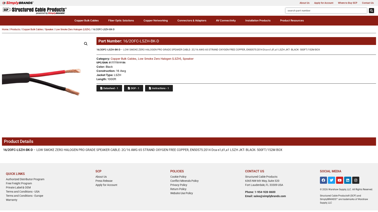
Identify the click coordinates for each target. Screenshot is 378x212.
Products (15, 29)
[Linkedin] (347, 180)
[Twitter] (331, 180)
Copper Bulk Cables (32, 29)
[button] (86, 21)
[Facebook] (323, 180)
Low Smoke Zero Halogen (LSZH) (73, 29)
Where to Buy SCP (347, 3)
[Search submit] (371, 10)
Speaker (49, 29)
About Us (304, 3)
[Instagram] (355, 180)
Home (5, 29)
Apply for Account (323, 3)
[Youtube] (339, 180)
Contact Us (368, 3)
